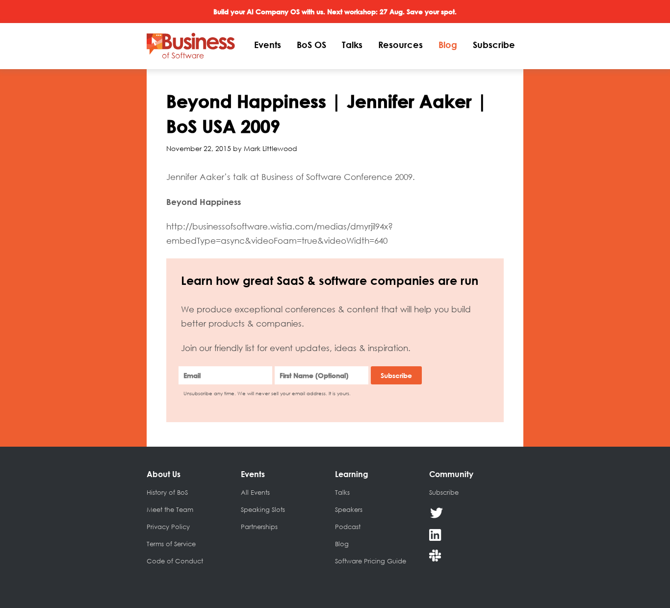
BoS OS (311, 44)
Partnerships (259, 527)
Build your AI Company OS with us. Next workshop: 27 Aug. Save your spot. (335, 11)
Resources (400, 44)
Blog (447, 44)
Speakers (348, 509)
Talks (352, 44)
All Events (255, 492)
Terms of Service (171, 544)
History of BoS (167, 492)
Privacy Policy (168, 527)
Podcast (348, 527)
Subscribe (494, 44)
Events (267, 44)
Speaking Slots (263, 509)
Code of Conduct (175, 561)
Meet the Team (170, 509)
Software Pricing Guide (370, 561)
